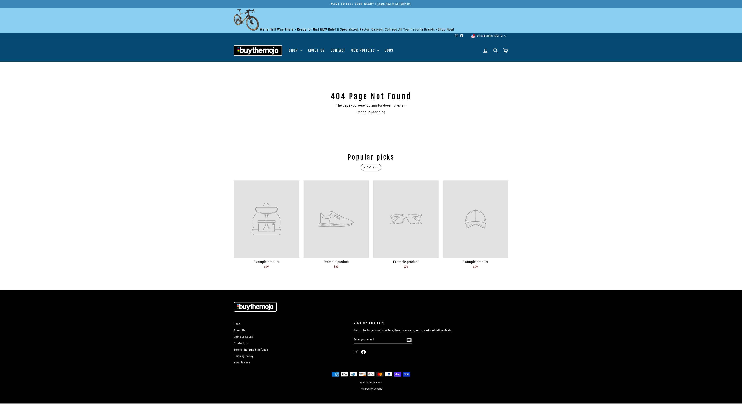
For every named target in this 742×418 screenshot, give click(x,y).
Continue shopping (371, 112)
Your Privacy (242, 362)
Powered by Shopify (371, 388)
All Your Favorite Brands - (397, 29)
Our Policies (363, 50)
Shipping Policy (243, 356)
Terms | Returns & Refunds (251, 349)
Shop (294, 50)
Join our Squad (243, 337)
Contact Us (241, 343)
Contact (338, 50)
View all (371, 167)
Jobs (389, 50)
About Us (316, 50)
